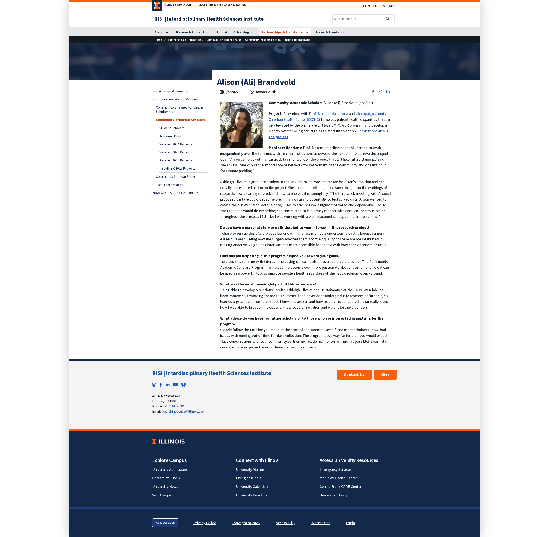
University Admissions (170, 469)
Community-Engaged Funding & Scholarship (179, 109)
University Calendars (252, 486)
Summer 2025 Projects (175, 152)
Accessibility (285, 522)
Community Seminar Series (176, 176)
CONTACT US (374, 6)
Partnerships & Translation (172, 91)
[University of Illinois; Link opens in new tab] (168, 441)
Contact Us (354, 374)
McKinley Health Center (338, 477)
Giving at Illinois (248, 477)
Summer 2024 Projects (175, 144)
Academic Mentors (172, 136)
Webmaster (320, 522)
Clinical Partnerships (167, 184)
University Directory (252, 495)
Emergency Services (335, 469)
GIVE (393, 6)
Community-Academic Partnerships (178, 99)
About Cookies (165, 523)
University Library (333, 495)
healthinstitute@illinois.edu (183, 411)
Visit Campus (162, 495)
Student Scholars (171, 128)
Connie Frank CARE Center (341, 486)
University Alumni (250, 469)
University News (165, 486)
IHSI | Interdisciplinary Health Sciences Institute (211, 373)
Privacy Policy (204, 522)
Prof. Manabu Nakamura (328, 113)
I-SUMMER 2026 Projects (177, 168)
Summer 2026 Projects (175, 160)
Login (350, 522)
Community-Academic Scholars (180, 120)
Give (385, 374)
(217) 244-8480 (174, 406)
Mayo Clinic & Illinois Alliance (174, 192)
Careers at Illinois (166, 477)
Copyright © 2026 (246, 522)
